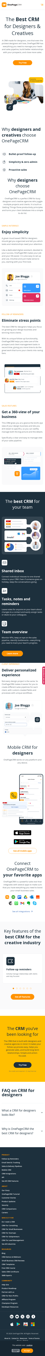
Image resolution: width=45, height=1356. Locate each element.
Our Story (6, 1190)
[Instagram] (28, 1317)
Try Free (23, 62)
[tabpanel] (22, 968)
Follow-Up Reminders (10, 1159)
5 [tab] (27, 988)
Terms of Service (34, 1338)
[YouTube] (17, 1317)
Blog (3, 1253)
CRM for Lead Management (13, 1240)
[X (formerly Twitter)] (22, 1318)
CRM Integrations (9, 1174)
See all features (22, 996)
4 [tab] (23, 988)
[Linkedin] (12, 1317)
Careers (5, 1212)
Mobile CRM (6, 1170)
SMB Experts (7, 1275)
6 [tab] (30, 988)
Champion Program (10, 1303)
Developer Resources (10, 1307)
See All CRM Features (10, 1181)
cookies (29, 1345)
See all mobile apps (22, 851)
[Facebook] (33, 1317)
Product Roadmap (9, 1288)
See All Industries (8, 1244)
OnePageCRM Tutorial (11, 1194)
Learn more (12, 653)
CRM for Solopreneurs (10, 1236)
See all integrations (21, 911)
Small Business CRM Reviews (13, 1261)
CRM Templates (8, 1264)
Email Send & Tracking (11, 1163)
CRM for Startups (9, 1233)
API (3, 1177)
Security (5, 1205)
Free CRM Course (8, 1268)
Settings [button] (15, 1351)
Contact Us (15, 1338)
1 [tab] (13, 988)
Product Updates (8, 1201)
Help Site (5, 1285)
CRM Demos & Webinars (11, 1257)
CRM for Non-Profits (10, 1296)
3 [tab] (20, 988)
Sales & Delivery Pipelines (12, 1166)
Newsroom (23, 1338)
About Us (7, 1338)
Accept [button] (27, 1351)
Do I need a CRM (8, 1222)
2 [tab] (17, 988)
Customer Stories (9, 1198)
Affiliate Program (9, 1299)
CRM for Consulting (10, 1225)
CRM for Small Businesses (12, 1229)
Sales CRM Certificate (10, 1272)
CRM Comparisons (9, 1209)
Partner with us (8, 1292)
